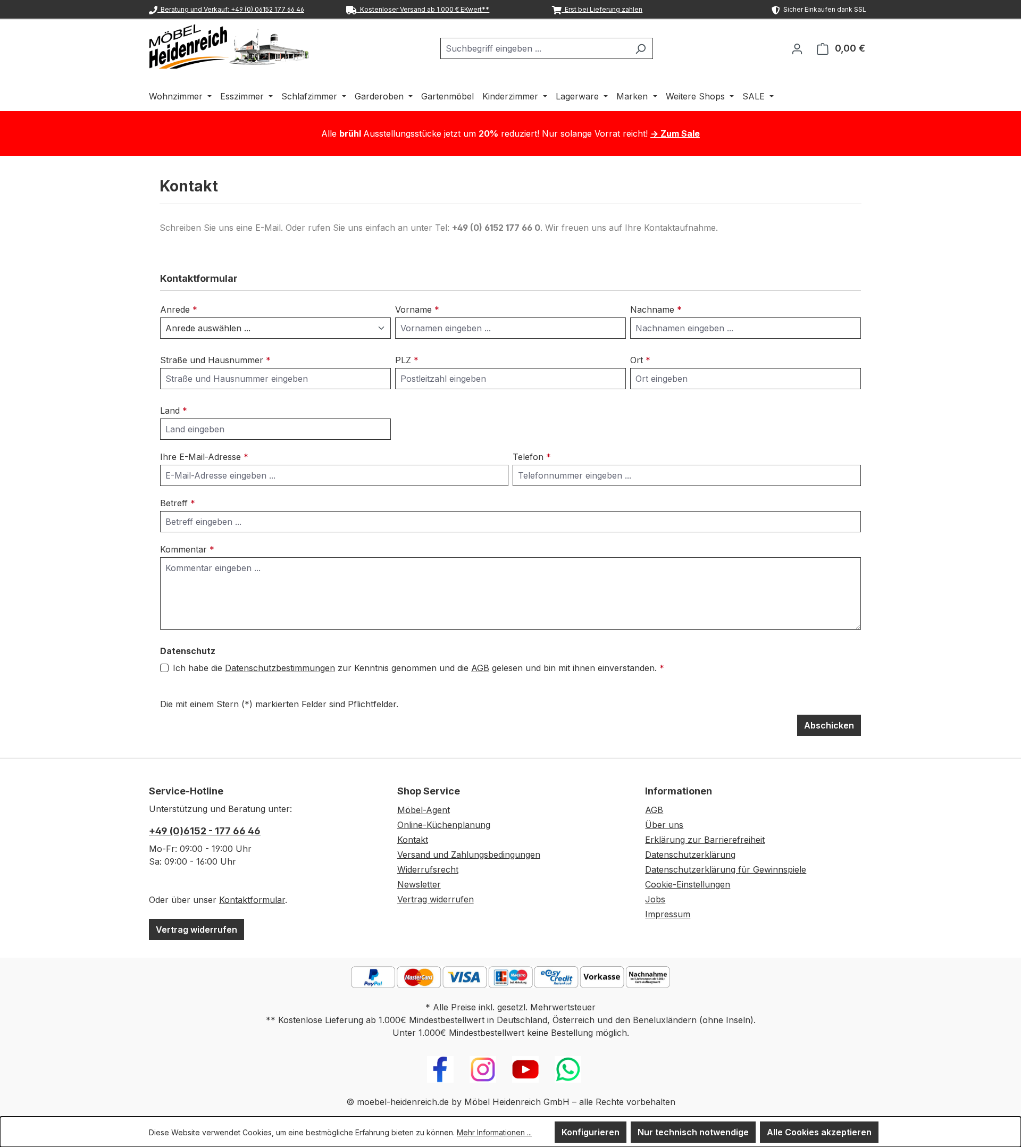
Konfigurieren (591, 1132)
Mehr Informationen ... (494, 1132)
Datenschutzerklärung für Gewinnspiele (725, 869)
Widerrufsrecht (427, 869)
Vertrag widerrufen (196, 929)
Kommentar (187, 549)
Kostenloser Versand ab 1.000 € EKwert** (423, 9)
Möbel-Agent (423, 810)
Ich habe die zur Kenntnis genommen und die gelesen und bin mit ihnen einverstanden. (418, 668)
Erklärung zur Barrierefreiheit (705, 839)
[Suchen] (640, 48)
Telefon (532, 456)
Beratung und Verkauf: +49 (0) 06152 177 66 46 (230, 9)
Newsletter (419, 884)
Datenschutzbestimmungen (280, 668)
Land (173, 410)
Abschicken (829, 725)
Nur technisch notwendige (693, 1132)
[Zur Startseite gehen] (228, 46)
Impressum (667, 914)
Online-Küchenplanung (443, 824)
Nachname (656, 309)
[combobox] (534, 48)
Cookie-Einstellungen (687, 884)
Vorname (417, 309)
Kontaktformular (252, 899)
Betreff (177, 503)
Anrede (178, 309)
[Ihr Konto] (797, 48)
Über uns (664, 824)
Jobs (655, 899)
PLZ (407, 360)
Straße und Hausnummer (215, 360)
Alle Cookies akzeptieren (819, 1132)
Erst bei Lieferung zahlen (602, 9)
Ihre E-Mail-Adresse (204, 456)
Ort (640, 360)
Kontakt (412, 839)
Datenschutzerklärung (690, 854)
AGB (480, 668)
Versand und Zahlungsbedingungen (468, 854)
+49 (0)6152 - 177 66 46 (205, 830)
